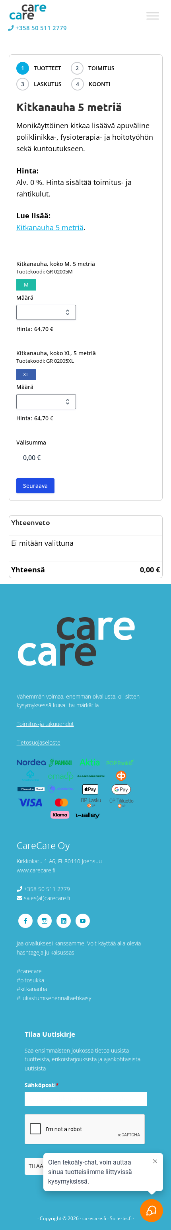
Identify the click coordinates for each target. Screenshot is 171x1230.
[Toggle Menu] (152, 15)
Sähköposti (42, 1085)
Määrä (24, 297)
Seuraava (35, 485)
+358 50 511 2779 (41, 28)
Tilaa (36, 1166)
